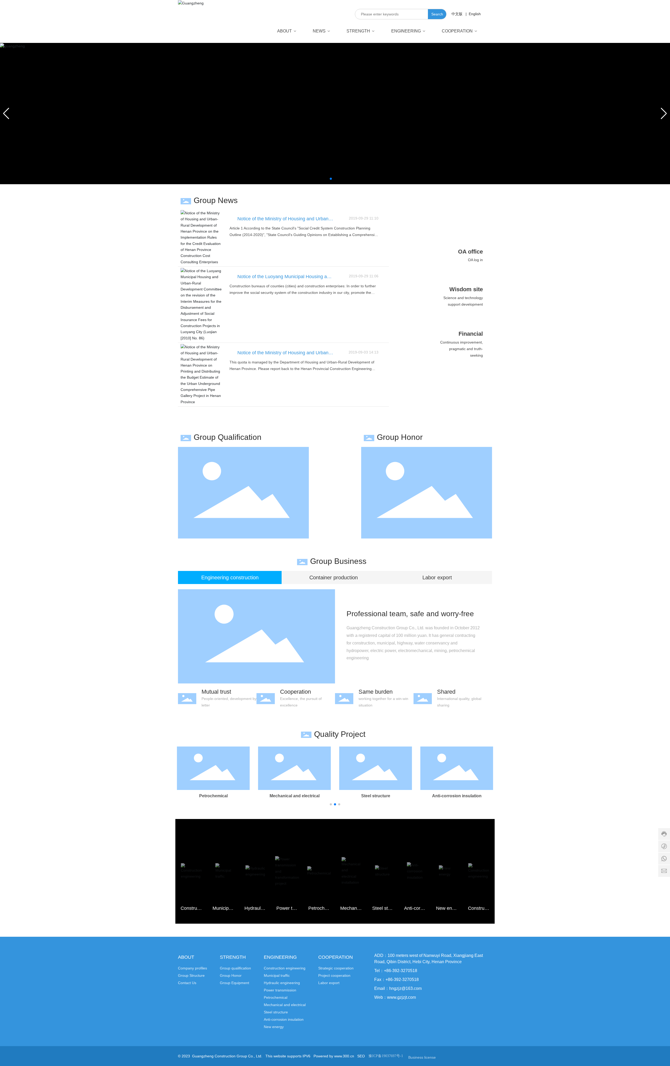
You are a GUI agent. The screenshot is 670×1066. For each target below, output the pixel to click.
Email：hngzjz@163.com (398, 988)
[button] (331, 179)
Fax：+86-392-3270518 (396, 979)
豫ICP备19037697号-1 (385, 1056)
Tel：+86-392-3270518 (395, 970)
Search (437, 14)
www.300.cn (344, 1056)
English (474, 14)
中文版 (456, 14)
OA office (470, 251)
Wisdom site (466, 289)
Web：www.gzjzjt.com (395, 997)
